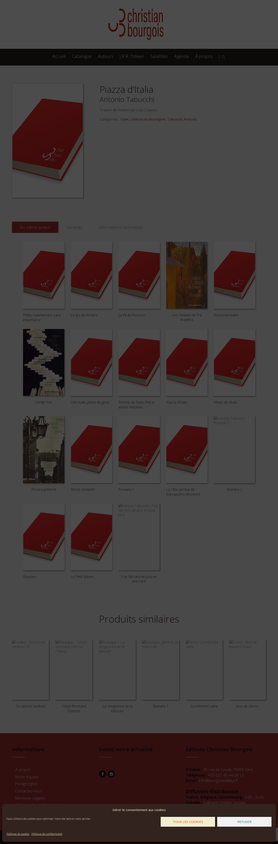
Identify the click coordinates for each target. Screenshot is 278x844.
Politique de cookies (18, 834)
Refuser (244, 821)
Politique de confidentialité (46, 834)
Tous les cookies (188, 821)
